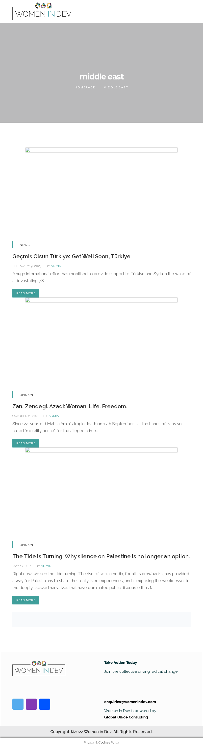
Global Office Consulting (126, 717)
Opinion (26, 395)
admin (56, 266)
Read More (25, 293)
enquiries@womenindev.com (130, 702)
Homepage (85, 87)
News (25, 245)
